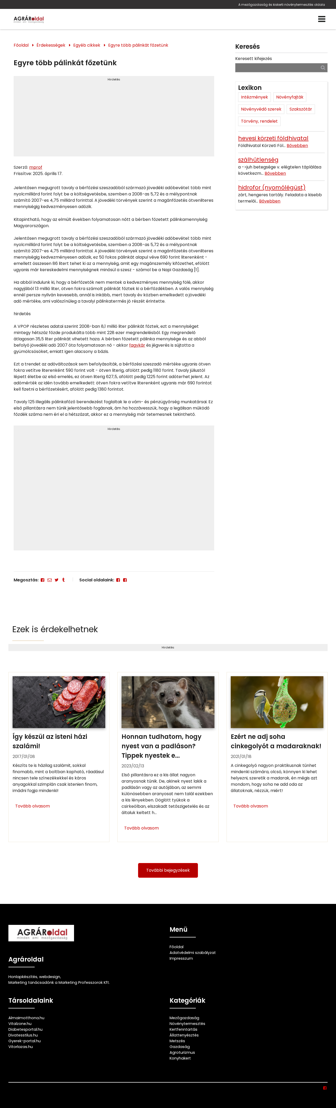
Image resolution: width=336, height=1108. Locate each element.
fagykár (137, 345)
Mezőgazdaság (184, 1017)
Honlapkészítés (22, 976)
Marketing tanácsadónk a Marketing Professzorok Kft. (59, 982)
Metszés (177, 1041)
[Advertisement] (114, 118)
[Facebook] (42, 580)
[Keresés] (323, 67)
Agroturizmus (182, 1052)
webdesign (49, 976)
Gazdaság (180, 1046)
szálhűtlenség (258, 159)
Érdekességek (50, 45)
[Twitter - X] (56, 580)
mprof (35, 167)
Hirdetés (114, 79)
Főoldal (21, 45)
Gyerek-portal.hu (24, 1041)
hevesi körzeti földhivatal (273, 138)
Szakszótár (301, 109)
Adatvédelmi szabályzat (193, 952)
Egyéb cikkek (86, 45)
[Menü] (322, 19)
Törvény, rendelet (259, 121)
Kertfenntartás (183, 1029)
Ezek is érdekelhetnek (55, 629)
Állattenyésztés (184, 1035)
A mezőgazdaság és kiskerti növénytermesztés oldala (281, 4)
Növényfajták (289, 97)
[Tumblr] (63, 580)
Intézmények (254, 97)
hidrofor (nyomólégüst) (272, 187)
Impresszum (181, 958)
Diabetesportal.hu (25, 1029)
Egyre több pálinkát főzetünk (138, 45)
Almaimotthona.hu (26, 1017)
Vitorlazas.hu (20, 1046)
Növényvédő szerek (261, 109)
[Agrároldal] (28, 19)
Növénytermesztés (187, 1023)
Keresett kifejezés (253, 59)
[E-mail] (49, 580)
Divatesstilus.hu (23, 1035)
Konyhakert (180, 1058)
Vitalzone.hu (20, 1023)
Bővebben (297, 146)
